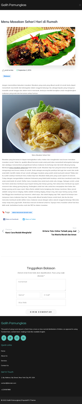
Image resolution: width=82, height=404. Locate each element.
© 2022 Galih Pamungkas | (11, 400)
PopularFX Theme (28, 400)
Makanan (7, 76)
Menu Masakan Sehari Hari (22, 212)
